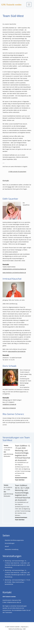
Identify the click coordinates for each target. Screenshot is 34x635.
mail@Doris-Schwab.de (9, 404)
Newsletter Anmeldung (11, 549)
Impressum (24, 627)
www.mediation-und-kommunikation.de (14, 272)
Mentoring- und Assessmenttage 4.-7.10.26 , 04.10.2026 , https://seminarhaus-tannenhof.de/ (18, 582)
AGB (24, 629)
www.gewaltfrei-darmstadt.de (16, 351)
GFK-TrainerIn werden (11, 4)
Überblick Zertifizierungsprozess (14, 540)
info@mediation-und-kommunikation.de (14, 269)
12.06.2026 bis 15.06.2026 (8, 451)
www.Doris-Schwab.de (9, 408)
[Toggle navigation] (29, 4)
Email (9, 187)
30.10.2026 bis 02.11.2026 (8, 490)
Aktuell (7, 546)
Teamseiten (8, 612)
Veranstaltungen (9, 543)
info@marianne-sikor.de (14, 602)
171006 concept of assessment (17, 171)
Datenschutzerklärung (15, 629)
